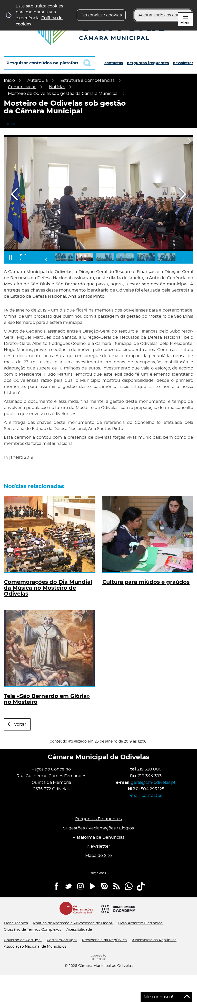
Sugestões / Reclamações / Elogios (98, 828)
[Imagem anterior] (14, 194)
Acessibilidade (79, 929)
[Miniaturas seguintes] (184, 259)
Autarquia (37, 80)
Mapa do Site (98, 856)
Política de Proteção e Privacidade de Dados (73, 923)
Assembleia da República (154, 940)
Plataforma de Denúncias (98, 837)
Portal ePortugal (62, 940)
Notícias (57, 87)
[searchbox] (49, 63)
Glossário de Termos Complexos (32, 929)
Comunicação (22, 87)
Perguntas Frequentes (148, 63)
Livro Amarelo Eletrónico (140, 923)
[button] (64, 257)
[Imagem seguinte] (182, 194)
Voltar (20, 724)
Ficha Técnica (16, 923)
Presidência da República (104, 940)
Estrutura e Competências (87, 80)
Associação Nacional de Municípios (35, 946)
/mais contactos (146, 796)
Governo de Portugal (23, 940)
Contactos (113, 63)
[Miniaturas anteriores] (46, 259)
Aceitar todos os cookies (163, 15)
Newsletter (183, 63)
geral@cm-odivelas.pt (153, 782)
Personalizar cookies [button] (101, 15)
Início (9, 80)
